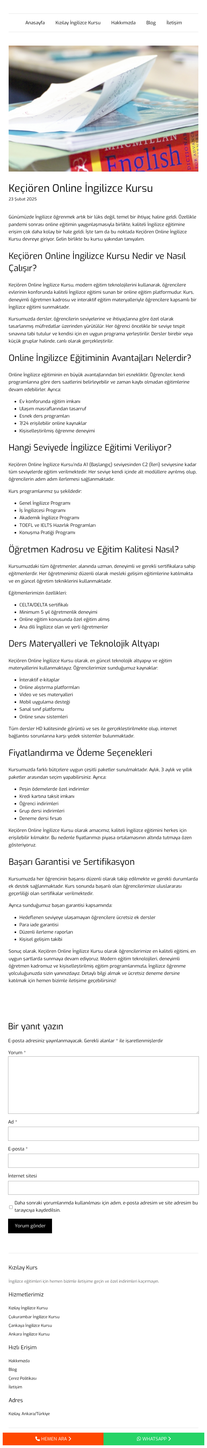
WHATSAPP (154, 1439)
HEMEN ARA (54, 1439)
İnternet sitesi (22, 1176)
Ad (12, 1122)
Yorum (17, 1053)
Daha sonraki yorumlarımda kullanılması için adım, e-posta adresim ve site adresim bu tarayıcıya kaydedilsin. (106, 1206)
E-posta (18, 1149)
